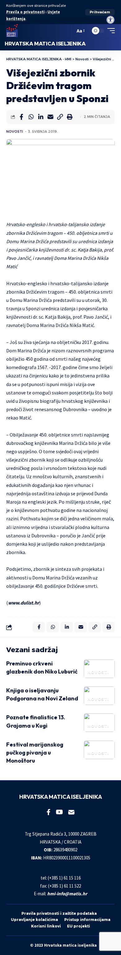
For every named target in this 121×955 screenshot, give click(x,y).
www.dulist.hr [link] (23, 603)
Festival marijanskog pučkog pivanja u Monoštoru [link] (34, 752)
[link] (110, 19)
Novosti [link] (14, 131)
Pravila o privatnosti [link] (25, 12)
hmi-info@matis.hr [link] (67, 894)
